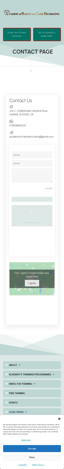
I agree (32, 283)
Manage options (26, 440)
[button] (59, 418)
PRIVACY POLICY (38, 465)
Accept (32, 448)
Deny (32, 457)
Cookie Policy (22, 465)
